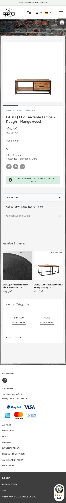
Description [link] (12, 197)
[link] (62, 23)
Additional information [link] (18, 216)
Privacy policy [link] (9, 484)
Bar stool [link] (19, 317)
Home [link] (8, 110)
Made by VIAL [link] (29, 497)
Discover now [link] (19, 323)
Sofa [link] (47, 317)
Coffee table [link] (30, 110)
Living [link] (18, 110)
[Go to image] (10, 105)
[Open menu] (61, 13)
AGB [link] (4, 491)
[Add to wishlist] (7, 148)
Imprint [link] (6, 478)
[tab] (33, 197)
